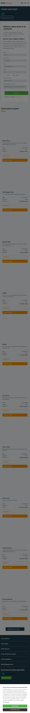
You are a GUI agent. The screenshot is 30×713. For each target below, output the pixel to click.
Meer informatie (6, 702)
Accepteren (15, 706)
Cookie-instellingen (15, 709)
